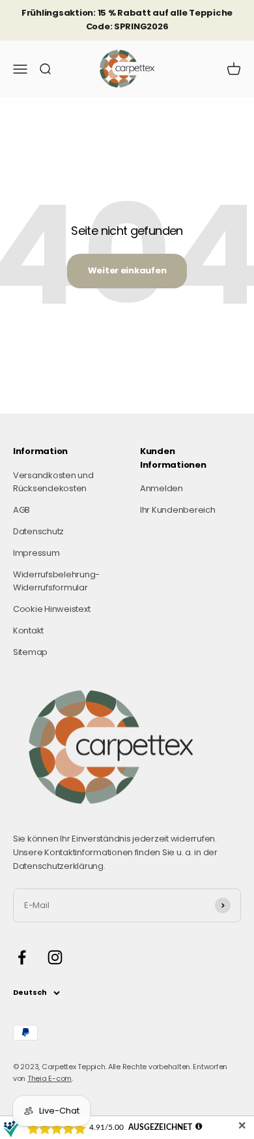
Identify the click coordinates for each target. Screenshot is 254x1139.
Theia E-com (49, 1078)
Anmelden (161, 488)
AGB (21, 510)
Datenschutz (38, 531)
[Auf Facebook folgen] (22, 957)
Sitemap (30, 652)
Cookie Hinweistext (51, 609)
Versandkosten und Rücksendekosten (53, 482)
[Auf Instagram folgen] (55, 957)
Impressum (36, 553)
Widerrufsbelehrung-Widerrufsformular (56, 581)
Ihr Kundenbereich (178, 510)
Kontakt (28, 630)
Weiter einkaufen (127, 270)
